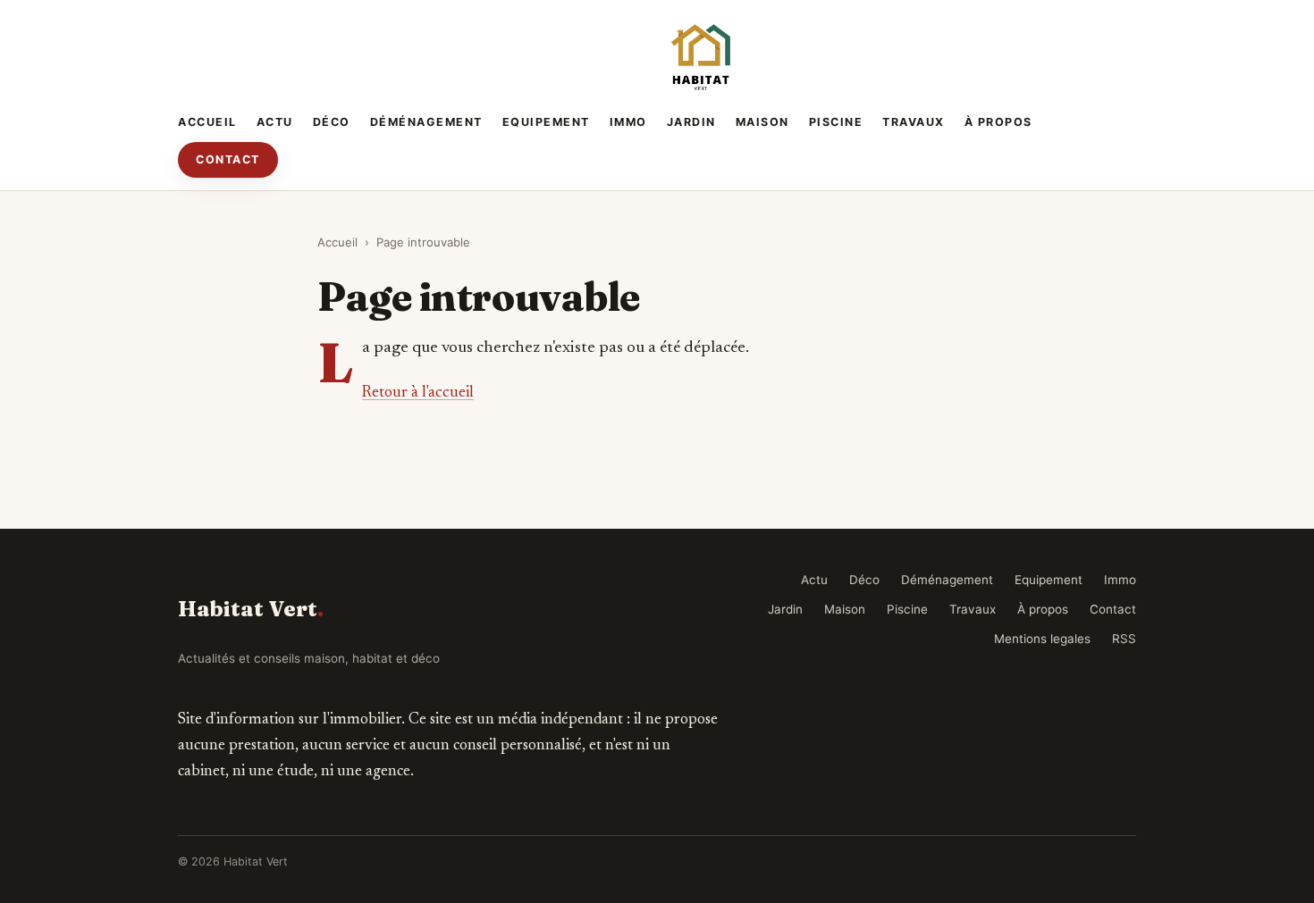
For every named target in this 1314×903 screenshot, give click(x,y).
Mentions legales (1042, 638)
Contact (228, 159)
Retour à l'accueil (418, 393)
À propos (998, 122)
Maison (762, 122)
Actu (275, 122)
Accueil (207, 122)
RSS (1124, 638)
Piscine (836, 122)
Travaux (913, 122)
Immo (628, 122)
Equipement (546, 122)
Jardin (691, 122)
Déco (331, 122)
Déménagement (426, 122)
